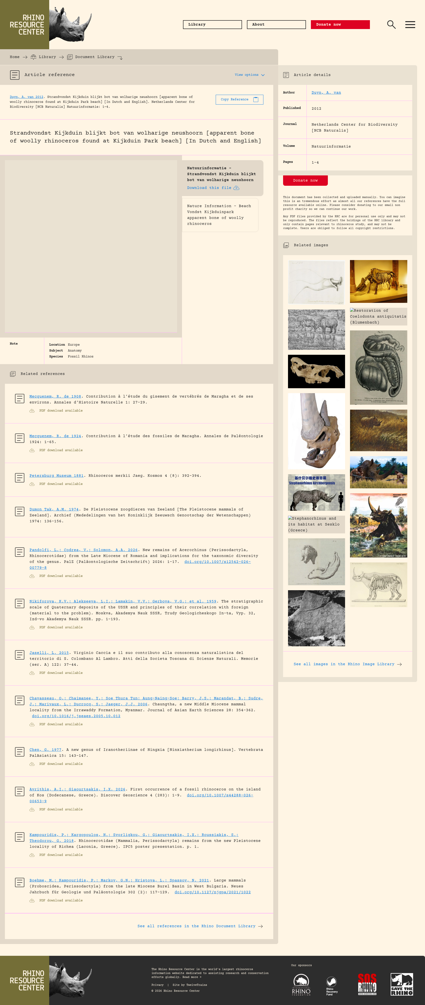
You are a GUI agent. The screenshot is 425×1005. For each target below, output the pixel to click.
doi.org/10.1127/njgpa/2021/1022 (213, 892)
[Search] (391, 24)
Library (47, 57)
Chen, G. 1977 (45, 750)
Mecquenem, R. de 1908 (55, 396)
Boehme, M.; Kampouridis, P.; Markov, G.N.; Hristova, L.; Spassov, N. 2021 (119, 880)
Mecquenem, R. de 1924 (55, 436)
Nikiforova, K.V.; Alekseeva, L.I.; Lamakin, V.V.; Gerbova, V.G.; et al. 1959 (123, 601)
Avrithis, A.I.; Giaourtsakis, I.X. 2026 (77, 789)
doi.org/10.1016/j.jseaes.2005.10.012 (76, 716)
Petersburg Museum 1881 (57, 476)
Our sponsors (301, 965)
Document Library (95, 57)
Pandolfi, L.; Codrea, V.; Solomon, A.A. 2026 (84, 550)
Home (15, 57)
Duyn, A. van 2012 (26, 97)
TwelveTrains (196, 985)
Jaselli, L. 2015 (49, 653)
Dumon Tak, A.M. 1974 (54, 509)
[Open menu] (410, 24)
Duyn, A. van (326, 93)
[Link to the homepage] (49, 24)
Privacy (158, 985)
